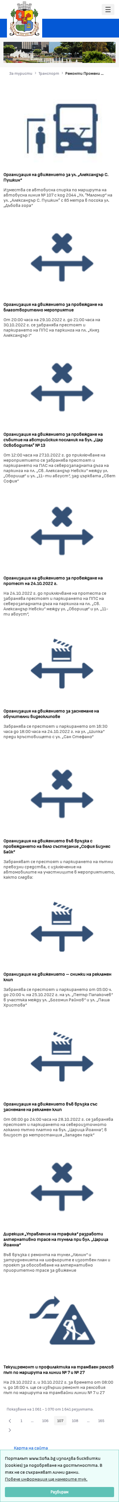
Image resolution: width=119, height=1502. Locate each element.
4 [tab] (89, 55)
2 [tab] (78, 55)
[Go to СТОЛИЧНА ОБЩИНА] (24, 19)
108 (76, 1421)
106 (47, 1421)
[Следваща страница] (10, 1429)
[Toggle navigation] (108, 9)
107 (61, 1421)
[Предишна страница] (10, 1420)
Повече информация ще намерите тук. (46, 1479)
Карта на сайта (31, 1447)
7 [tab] (107, 55)
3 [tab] (84, 55)
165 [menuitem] (102, 1421)
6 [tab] (101, 55)
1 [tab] (72, 55)
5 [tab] (95, 55)
